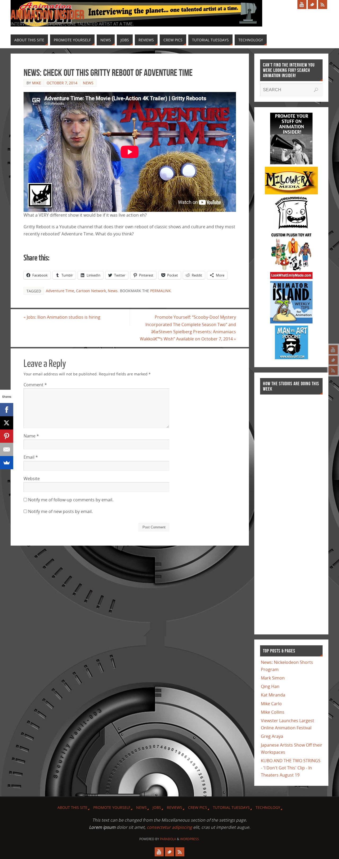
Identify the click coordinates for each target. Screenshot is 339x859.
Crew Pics (197, 807)
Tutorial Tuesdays (231, 807)
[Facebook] (6, 409)
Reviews (174, 807)
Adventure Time (60, 290)
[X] (6, 423)
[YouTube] (333, 349)
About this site (72, 807)
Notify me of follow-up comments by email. (70, 500)
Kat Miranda (273, 695)
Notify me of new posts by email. (60, 511)
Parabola (168, 839)
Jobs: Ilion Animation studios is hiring (62, 317)
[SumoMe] (6, 462)
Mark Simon (273, 678)
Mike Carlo (271, 704)
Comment (35, 385)
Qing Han (270, 686)
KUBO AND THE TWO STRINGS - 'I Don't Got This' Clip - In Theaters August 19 (290, 768)
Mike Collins (272, 712)
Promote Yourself (111, 807)
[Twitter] (333, 360)
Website (32, 478)
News (88, 82)
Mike (36, 82)
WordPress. (190, 839)
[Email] (6, 449)
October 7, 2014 (62, 82)
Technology (268, 807)
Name (31, 436)
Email (31, 457)
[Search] (316, 90)
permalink (160, 290)
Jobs (157, 807)
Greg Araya (272, 736)
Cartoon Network (91, 290)
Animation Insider (47, 15)
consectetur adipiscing (169, 827)
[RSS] (333, 370)
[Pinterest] (6, 436)
